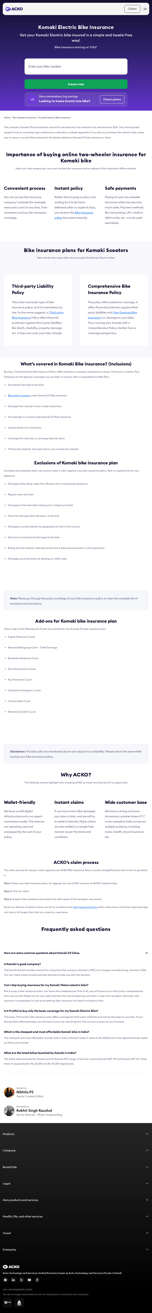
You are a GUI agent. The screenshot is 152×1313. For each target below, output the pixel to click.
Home (7, 117)
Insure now (76, 84)
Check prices (112, 99)
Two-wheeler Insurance (24, 117)
